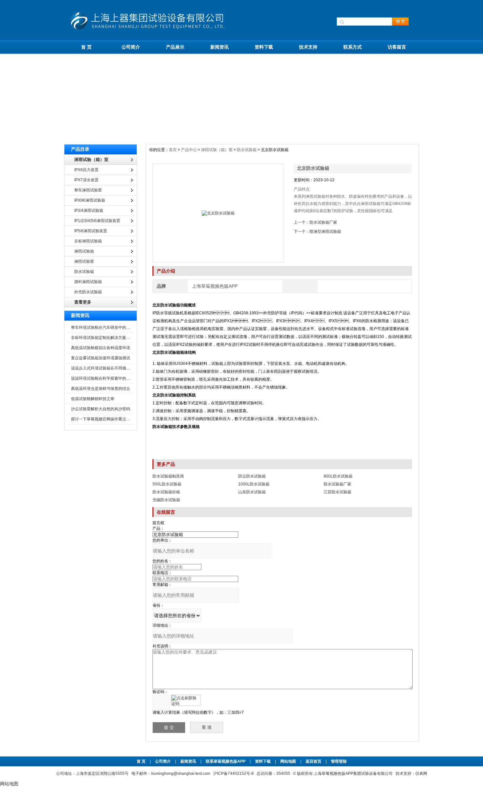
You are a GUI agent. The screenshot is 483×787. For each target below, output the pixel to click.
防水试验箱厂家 (323, 222)
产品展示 (175, 47)
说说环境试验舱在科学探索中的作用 (102, 378)
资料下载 (264, 47)
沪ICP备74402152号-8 (233, 773)
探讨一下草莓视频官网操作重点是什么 (104, 419)
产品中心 (189, 149)
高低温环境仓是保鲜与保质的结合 (100, 388)
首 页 (86, 47)
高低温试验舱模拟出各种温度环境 (100, 348)
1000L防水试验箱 (253, 484)
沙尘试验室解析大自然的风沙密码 (100, 409)
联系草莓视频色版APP (225, 761)
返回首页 (314, 761)
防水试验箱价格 (166, 492)
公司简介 (131, 47)
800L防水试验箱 (338, 476)
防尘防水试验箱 (252, 476)
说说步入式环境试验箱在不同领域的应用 (106, 368)
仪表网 (421, 773)
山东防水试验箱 (252, 492)
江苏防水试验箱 (337, 492)
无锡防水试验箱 (166, 500)
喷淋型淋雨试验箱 (325, 231)
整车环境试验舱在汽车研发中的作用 (102, 327)
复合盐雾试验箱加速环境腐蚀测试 (100, 358)
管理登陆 (339, 761)
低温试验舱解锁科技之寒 (92, 398)
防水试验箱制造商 (168, 476)
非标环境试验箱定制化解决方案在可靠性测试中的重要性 (120, 337)
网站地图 (288, 761)
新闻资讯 (219, 47)
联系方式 (352, 47)
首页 (173, 149)
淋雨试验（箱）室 (217, 149)
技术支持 (308, 47)
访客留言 (397, 47)
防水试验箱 (247, 149)
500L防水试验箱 (166, 484)
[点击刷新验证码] (185, 700)
